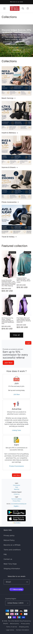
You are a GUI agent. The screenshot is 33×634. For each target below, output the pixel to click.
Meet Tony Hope (10, 564)
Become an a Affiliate (12, 545)
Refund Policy (9, 540)
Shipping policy (24, 626)
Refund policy (14, 623)
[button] (4, 8)
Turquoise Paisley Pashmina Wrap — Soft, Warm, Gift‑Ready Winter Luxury (23, 280)
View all (16, 335)
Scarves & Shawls (9, 167)
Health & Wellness (9, 133)
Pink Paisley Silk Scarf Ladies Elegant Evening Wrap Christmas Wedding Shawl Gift (24, 320)
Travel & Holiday (8, 237)
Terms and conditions (12, 550)
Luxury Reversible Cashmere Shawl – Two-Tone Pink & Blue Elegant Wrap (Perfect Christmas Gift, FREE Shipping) (9, 282)
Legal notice (10, 630)
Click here (16, 50)
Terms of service (11, 626)
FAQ (5, 554)
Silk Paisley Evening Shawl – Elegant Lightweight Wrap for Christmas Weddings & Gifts (8, 320)
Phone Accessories (9, 202)
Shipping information (12, 568)
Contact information (22, 630)
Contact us (8, 559)
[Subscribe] (26, 581)
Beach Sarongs (7, 98)
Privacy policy (9, 535)
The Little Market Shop (15, 621)
